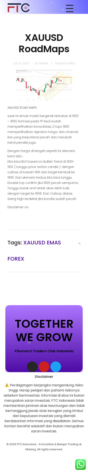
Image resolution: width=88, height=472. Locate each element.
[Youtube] (44, 366)
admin (43, 63)
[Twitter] (55, 366)
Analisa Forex (65, 63)
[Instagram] (32, 366)
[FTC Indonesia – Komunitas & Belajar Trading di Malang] (18, 7)
